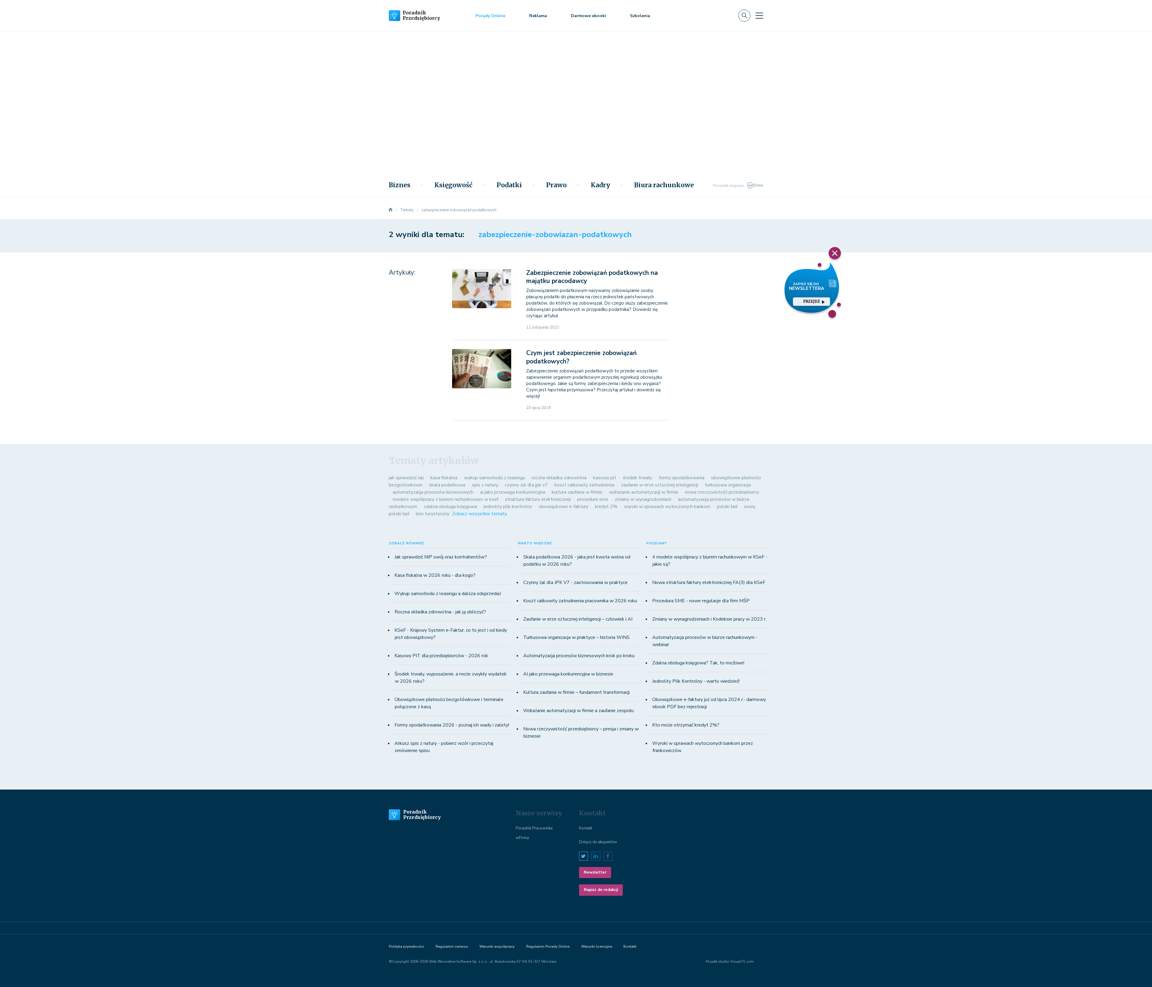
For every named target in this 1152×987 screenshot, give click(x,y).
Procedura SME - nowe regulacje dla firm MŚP (701, 600)
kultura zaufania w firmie (577, 492)
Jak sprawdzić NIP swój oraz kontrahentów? (440, 557)
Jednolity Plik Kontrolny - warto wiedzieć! (696, 681)
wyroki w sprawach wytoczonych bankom (667, 506)
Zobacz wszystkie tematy (479, 513)
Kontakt (585, 828)
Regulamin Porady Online (547, 946)
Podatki (509, 185)
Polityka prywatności (406, 946)
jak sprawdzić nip (406, 477)
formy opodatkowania (681, 477)
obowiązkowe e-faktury (563, 506)
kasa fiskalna (444, 477)
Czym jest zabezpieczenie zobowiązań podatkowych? (581, 357)
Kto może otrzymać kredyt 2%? (685, 725)
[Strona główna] (390, 210)
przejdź (811, 301)
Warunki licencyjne (596, 946)
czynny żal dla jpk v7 (526, 485)
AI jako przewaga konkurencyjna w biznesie (568, 674)
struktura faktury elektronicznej (538, 499)
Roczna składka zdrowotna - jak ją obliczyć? (440, 612)
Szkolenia (640, 16)
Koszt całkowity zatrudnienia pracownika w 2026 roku (580, 600)
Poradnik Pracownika (534, 828)
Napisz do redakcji (601, 889)
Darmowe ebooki (588, 16)
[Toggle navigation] (759, 16)
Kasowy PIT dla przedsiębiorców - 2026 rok (441, 655)
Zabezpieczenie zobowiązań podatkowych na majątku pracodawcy (592, 277)
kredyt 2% (606, 506)
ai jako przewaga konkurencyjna (512, 492)
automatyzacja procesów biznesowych (433, 492)
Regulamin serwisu (452, 946)
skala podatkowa (447, 485)
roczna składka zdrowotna (559, 477)
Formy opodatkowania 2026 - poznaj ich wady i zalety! (451, 725)
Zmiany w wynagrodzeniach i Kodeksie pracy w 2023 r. (709, 619)
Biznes (399, 185)
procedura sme (592, 499)
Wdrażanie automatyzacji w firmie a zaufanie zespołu (578, 710)
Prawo (556, 185)
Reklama (538, 16)
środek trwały (637, 477)
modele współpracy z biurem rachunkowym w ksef (445, 499)
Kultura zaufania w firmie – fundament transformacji (576, 692)
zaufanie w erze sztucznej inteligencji (659, 485)
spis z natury (485, 485)
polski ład (727, 506)
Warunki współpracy (496, 946)
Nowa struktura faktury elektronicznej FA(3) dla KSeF (708, 582)
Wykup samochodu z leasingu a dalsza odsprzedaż (447, 593)
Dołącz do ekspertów (598, 842)
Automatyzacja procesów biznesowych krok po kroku (578, 655)
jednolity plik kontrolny (508, 506)
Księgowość (453, 185)
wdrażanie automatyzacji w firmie (643, 492)
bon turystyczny (432, 513)
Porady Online (490, 16)
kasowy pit (604, 477)
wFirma (522, 838)
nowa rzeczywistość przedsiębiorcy (722, 492)
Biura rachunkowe (664, 185)
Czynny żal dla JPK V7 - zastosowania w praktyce (575, 582)
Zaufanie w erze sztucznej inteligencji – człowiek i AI (577, 619)
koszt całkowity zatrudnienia (584, 485)
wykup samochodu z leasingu (494, 477)
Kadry (600, 185)
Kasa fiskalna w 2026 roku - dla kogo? (435, 575)
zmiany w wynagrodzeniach (643, 499)
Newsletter (595, 872)
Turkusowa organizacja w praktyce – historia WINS (576, 637)
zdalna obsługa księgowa (450, 506)
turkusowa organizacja (728, 485)
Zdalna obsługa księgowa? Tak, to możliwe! (698, 663)
